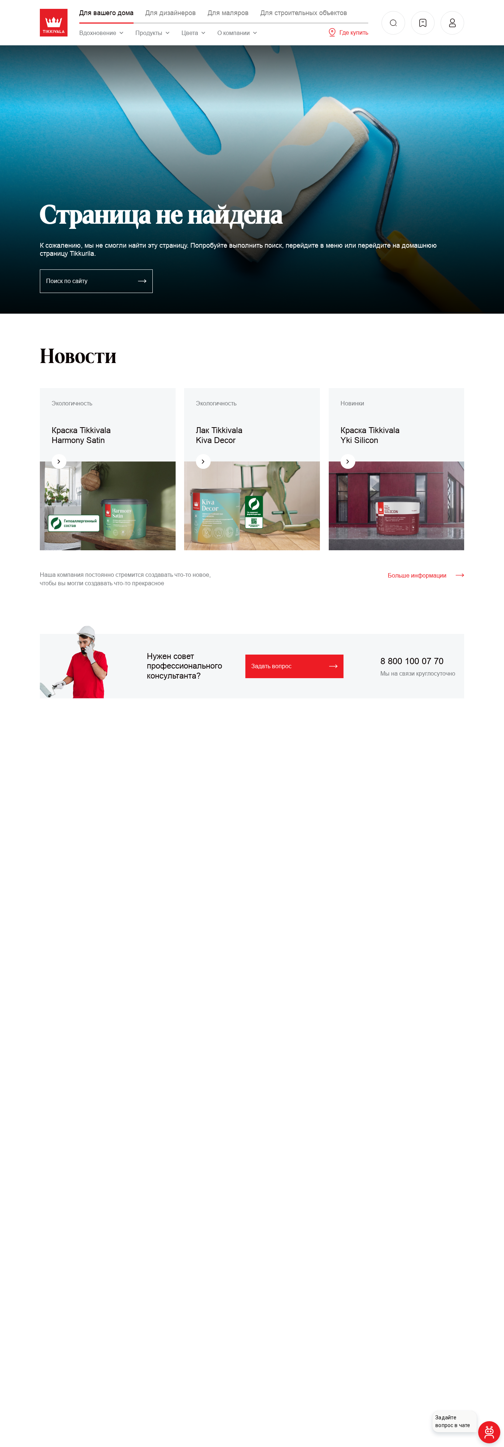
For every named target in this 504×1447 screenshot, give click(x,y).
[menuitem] (393, 23)
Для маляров (228, 13)
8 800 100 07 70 (411, 661)
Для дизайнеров (170, 13)
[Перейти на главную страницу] (54, 22)
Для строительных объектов (303, 13)
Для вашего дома (106, 13)
